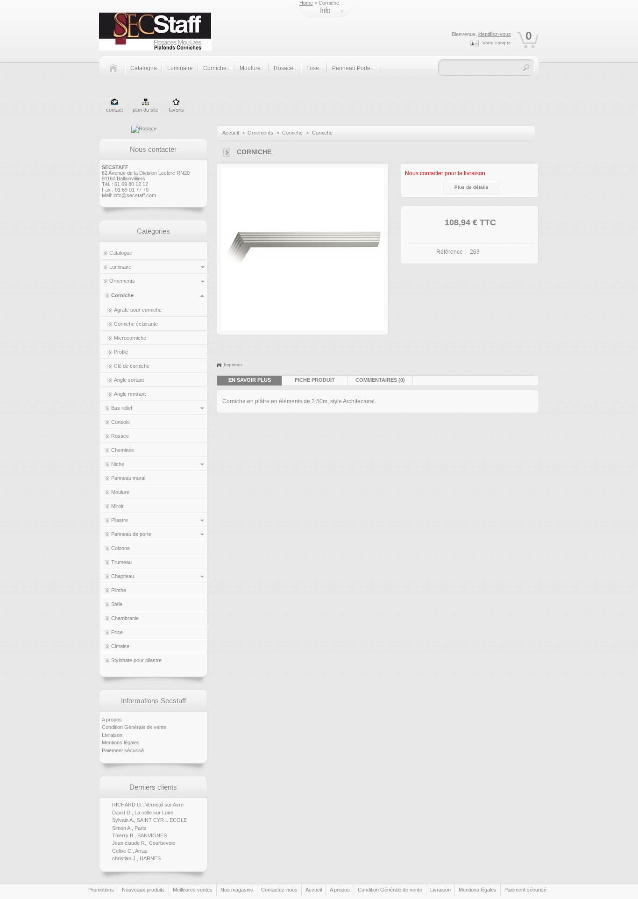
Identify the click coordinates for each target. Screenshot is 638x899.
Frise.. (314, 68)
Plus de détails (471, 187)
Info (325, 10)
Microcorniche (130, 338)
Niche (117, 464)
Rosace (120, 436)
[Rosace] (143, 128)
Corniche (122, 295)
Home (306, 3)
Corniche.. (216, 68)
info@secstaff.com (134, 195)
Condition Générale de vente (134, 727)
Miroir (117, 506)
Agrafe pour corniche (138, 310)
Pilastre (119, 520)
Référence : (451, 252)
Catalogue (143, 68)
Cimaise (120, 646)
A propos (112, 719)
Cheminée (122, 450)
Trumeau (121, 562)
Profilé (121, 352)
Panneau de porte (131, 534)
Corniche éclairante (136, 324)
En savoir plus (249, 380)
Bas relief (121, 408)
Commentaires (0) (380, 380)
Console (120, 422)
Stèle (116, 604)
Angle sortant (129, 380)
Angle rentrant (130, 394)
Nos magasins (236, 889)
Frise (117, 632)
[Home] (116, 73)
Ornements (122, 281)
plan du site (145, 110)
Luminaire (180, 68)
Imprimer (233, 364)
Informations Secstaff (153, 701)
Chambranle (125, 618)
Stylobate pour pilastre (136, 660)
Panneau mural (128, 478)
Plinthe (118, 590)
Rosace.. (285, 68)
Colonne (120, 548)
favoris (176, 110)
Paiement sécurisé (123, 750)
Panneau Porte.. (352, 68)
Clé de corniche (131, 366)
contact (114, 110)
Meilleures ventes (193, 889)
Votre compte (496, 42)
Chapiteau (122, 576)
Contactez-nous (279, 889)
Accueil (230, 133)
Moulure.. (251, 68)
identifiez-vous (494, 34)
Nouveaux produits (143, 889)
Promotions (101, 889)
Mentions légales (121, 742)
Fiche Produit (315, 380)
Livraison (112, 735)
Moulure (120, 492)
